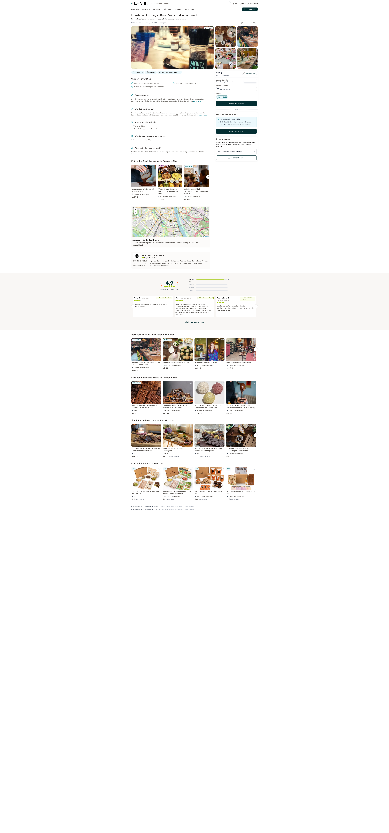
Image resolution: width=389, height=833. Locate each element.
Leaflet (206, 236)
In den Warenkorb (236, 104)
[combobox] (189, 3)
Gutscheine (146, 9)
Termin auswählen (222, 85)
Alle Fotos (208, 28)
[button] (171, 221)
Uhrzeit (218, 94)
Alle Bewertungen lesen (194, 322)
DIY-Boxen (157, 9)
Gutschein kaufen (236, 131)
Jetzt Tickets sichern (223, 80)
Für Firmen (168, 9)
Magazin (178, 9)
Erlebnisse (135, 9)
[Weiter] (207, 177)
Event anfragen (250, 9)
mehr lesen (197, 101)
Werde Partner (190, 9)
